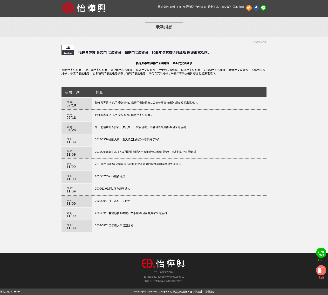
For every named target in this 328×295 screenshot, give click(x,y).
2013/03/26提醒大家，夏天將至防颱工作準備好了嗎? (127, 139)
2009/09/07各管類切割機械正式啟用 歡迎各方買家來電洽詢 (131, 213)
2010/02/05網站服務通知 (110, 176)
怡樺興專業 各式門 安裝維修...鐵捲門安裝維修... (123, 114)
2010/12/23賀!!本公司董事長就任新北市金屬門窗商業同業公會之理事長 (138, 164)
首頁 (255, 41)
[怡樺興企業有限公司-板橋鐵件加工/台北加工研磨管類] (85, 8)
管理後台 (210, 291)
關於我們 (163, 6)
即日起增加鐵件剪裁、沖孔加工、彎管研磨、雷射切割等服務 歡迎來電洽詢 (140, 127)
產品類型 (188, 6)
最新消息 (213, 6)
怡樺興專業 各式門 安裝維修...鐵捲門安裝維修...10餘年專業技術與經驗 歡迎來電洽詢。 (147, 102)
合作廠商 (200, 6)
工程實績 (238, 6)
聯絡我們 (226, 6)
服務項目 (175, 6)
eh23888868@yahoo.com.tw (168, 276)
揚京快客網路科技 (182, 291)
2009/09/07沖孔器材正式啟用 (113, 200)
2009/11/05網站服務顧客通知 (112, 188)
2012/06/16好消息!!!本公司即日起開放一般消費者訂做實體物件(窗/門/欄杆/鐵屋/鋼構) (146, 151)
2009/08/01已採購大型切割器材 (114, 225)
